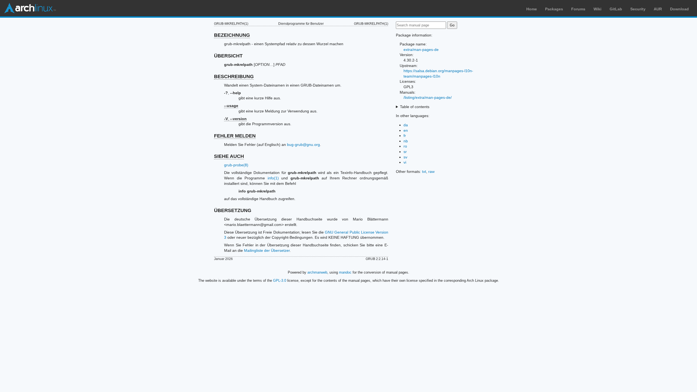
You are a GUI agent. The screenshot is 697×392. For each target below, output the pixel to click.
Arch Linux (30, 8)
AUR (658, 9)
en (405, 130)
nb (405, 141)
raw (431, 171)
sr (405, 151)
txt (424, 171)
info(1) (273, 178)
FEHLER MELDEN (235, 136)
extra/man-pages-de (421, 49)
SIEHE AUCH (229, 156)
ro (405, 146)
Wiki (597, 9)
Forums (578, 9)
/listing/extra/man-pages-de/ (427, 97)
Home (531, 9)
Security (638, 9)
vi (404, 162)
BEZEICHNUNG (232, 35)
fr (404, 135)
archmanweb (317, 272)
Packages (554, 9)
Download (679, 9)
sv (405, 157)
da (405, 125)
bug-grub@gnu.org (303, 144)
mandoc (345, 272)
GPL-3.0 (279, 280)
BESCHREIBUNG (234, 76)
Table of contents (414, 107)
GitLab (616, 9)
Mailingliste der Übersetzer (267, 250)
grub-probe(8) (236, 165)
